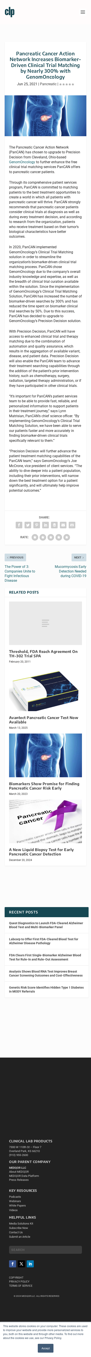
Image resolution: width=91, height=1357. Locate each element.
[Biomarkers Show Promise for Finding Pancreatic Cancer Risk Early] (45, 755)
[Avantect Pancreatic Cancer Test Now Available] (45, 689)
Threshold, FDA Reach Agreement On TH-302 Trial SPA (43, 653)
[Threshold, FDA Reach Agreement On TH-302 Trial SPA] (45, 623)
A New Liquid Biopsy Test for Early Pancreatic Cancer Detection (41, 851)
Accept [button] (46, 1348)
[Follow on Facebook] (12, 1263)
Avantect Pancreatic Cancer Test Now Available (43, 719)
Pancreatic (48, 84)
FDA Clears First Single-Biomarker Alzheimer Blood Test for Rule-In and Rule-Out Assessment (45, 957)
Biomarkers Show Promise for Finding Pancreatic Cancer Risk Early (44, 785)
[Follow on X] (21, 1263)
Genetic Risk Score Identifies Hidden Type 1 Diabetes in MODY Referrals (46, 989)
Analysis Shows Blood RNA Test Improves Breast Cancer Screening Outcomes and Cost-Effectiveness (46, 973)
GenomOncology (22, 162)
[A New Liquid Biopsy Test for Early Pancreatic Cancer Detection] (45, 821)
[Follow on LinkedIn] (30, 1263)
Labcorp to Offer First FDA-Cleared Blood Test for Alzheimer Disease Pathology (43, 941)
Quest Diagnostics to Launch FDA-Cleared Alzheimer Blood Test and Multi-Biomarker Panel (46, 925)
